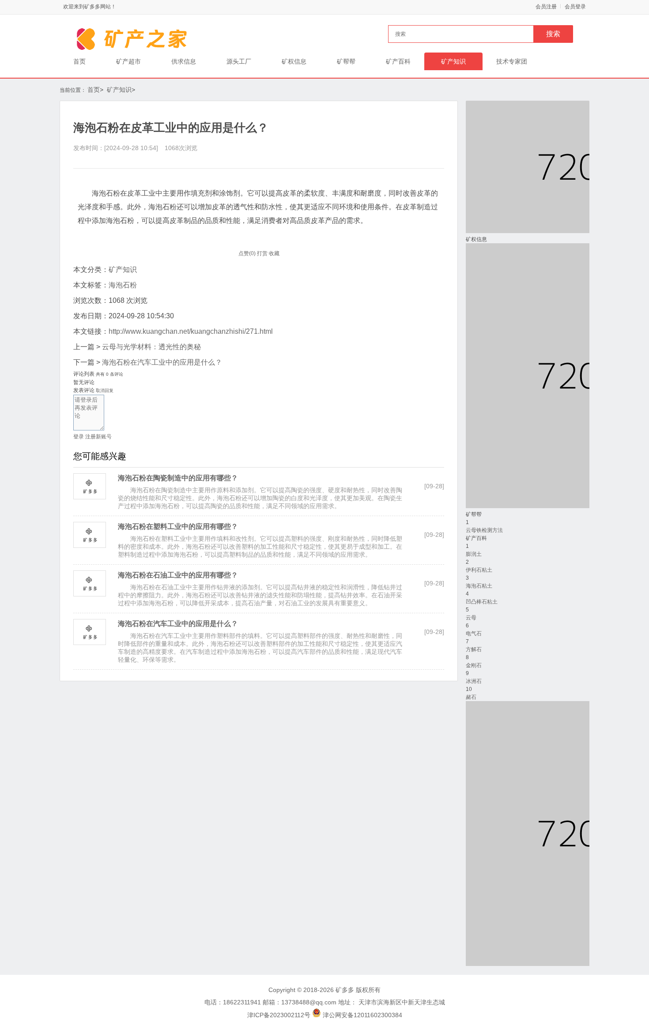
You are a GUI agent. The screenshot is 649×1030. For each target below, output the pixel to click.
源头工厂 (238, 61)
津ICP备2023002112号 (278, 1015)
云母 (471, 618)
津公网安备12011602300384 (362, 1015)
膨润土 (474, 554)
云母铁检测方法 (484, 530)
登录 (78, 437)
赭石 (471, 697)
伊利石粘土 (479, 570)
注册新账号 (98, 437)
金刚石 (474, 665)
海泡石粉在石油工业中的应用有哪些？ (178, 575)
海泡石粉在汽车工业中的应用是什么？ (162, 362)
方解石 (474, 649)
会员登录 (575, 7)
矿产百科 (398, 61)
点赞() (247, 253)
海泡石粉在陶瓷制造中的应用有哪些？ (178, 478)
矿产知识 (453, 61)
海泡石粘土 (479, 586)
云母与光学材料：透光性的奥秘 (151, 347)
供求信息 (183, 61)
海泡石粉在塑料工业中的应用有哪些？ (178, 526)
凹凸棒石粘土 (482, 602)
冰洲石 (474, 681)
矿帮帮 (346, 61)
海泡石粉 (123, 285)
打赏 (262, 253)
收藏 (274, 253)
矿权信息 (294, 61)
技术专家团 (511, 61)
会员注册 (546, 7)
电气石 (474, 633)
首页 (79, 61)
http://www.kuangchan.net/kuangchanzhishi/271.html (191, 331)
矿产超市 (128, 61)
